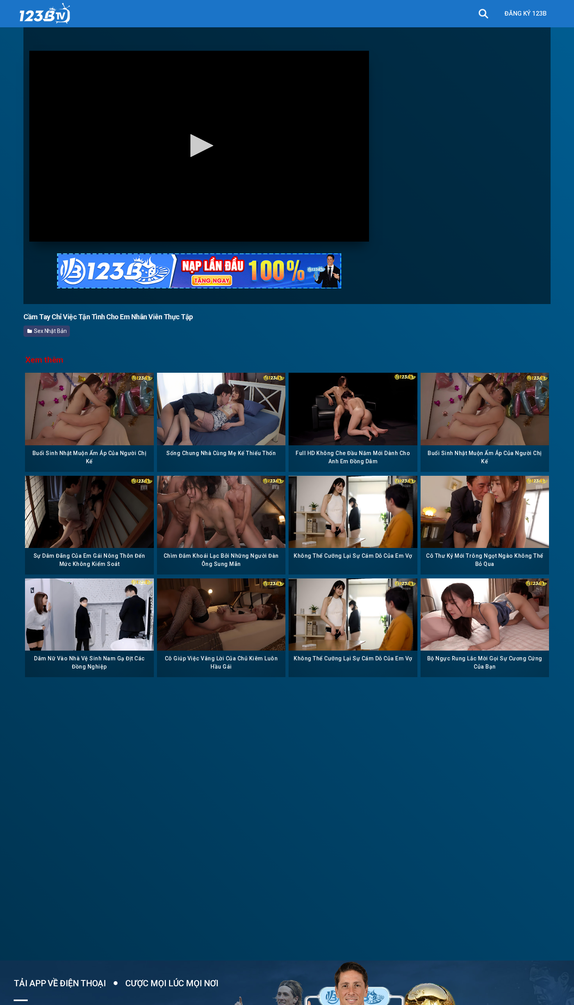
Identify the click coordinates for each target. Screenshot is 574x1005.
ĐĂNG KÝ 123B (525, 13)
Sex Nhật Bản (50, 331)
